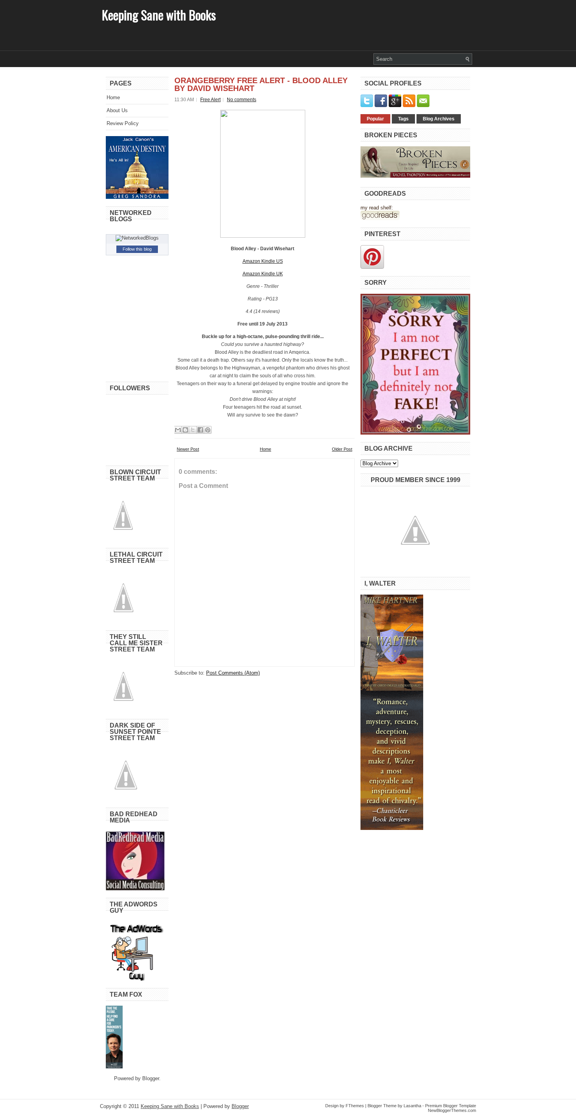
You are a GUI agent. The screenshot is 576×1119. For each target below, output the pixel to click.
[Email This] (178, 430)
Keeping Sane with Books (159, 14)
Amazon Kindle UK (263, 274)
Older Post (342, 449)
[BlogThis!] (185, 430)
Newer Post (188, 449)
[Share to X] (193, 430)
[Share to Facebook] (200, 430)
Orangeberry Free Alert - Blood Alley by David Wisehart (261, 84)
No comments (241, 99)
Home (113, 97)
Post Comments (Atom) (233, 673)
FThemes (355, 1105)
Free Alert (210, 99)
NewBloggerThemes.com (452, 1110)
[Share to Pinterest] (208, 430)
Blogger (150, 1078)
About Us (117, 110)
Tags (403, 119)
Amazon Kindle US (263, 261)
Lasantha (412, 1105)
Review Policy (123, 123)
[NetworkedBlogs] (137, 238)
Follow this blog (137, 249)
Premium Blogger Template (450, 1105)
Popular (375, 119)
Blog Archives (439, 119)
